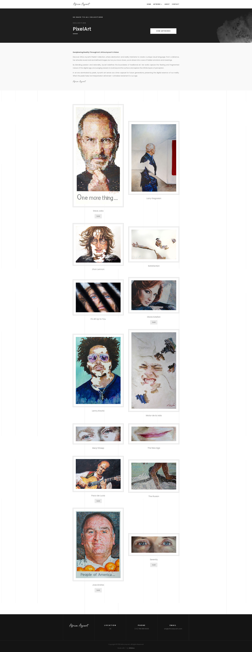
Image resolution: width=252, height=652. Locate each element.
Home (149, 4)
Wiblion (132, 648)
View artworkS (163, 31)
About (167, 4)
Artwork (157, 4)
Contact (175, 4)
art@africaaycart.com (173, 629)
